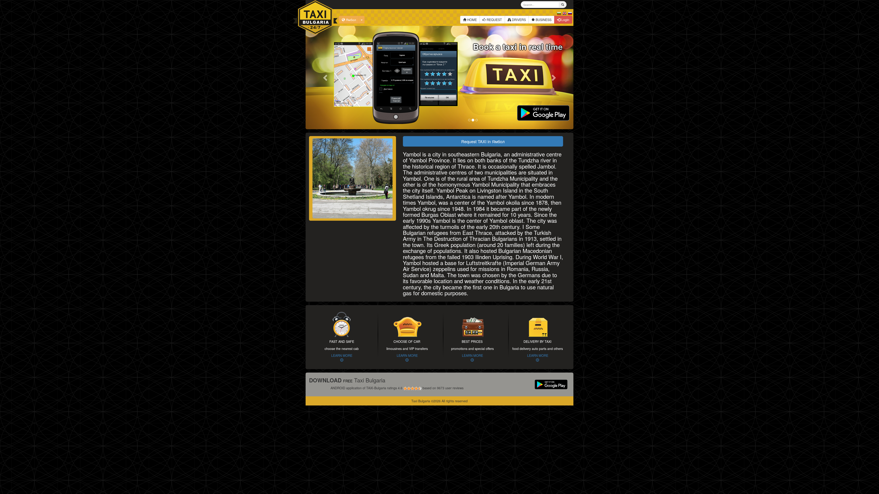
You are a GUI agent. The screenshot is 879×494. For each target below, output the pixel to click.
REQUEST (494, 19)
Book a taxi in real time (518, 46)
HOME (471, 19)
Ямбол (350, 19)
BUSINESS (543, 19)
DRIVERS (518, 19)
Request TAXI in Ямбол (483, 141)
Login (564, 19)
